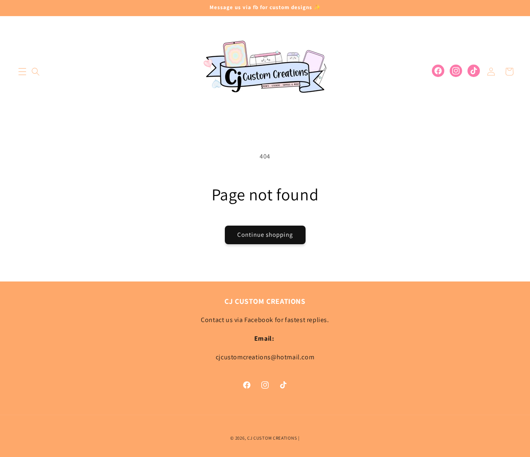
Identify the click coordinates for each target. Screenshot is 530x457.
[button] (22, 72)
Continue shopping (265, 234)
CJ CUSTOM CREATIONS (272, 438)
